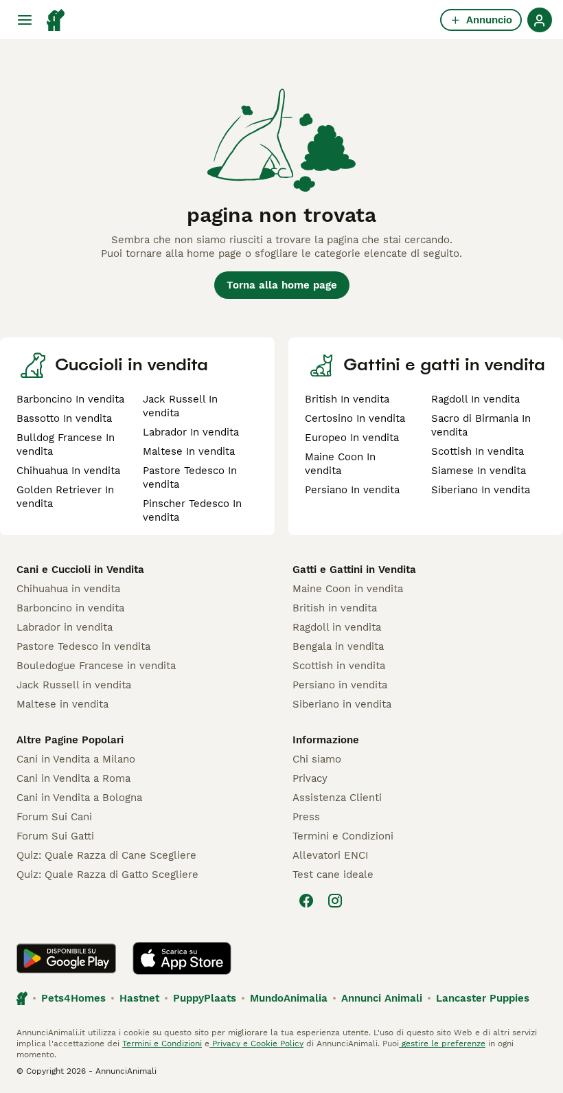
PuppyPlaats (204, 998)
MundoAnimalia (289, 998)
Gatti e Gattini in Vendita (354, 569)
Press (306, 817)
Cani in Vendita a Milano (75, 759)
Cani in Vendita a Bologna (79, 797)
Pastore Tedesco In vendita (190, 477)
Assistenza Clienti (337, 797)
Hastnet (139, 998)
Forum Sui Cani (54, 817)
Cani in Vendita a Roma (73, 778)
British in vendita (334, 608)
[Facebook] (306, 900)
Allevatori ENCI (330, 855)
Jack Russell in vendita (73, 685)
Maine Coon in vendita (347, 589)
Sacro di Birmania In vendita (481, 425)
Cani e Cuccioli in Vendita (80, 569)
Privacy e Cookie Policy (256, 1043)
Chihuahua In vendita (68, 470)
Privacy (310, 778)
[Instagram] (335, 900)
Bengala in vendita (338, 646)
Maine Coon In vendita (340, 464)
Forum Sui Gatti (55, 836)
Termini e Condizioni (342, 836)
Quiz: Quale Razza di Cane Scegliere (106, 855)
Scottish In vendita (477, 451)
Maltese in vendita (62, 704)
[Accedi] (539, 20)
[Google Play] (66, 958)
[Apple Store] (182, 958)
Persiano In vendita (352, 490)
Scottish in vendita (338, 666)
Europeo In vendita (352, 437)
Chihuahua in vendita (68, 589)
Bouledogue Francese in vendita (96, 666)
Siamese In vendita (478, 470)
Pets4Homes (73, 998)
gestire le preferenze (442, 1043)
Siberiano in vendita (341, 704)
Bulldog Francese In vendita (65, 444)
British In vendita (347, 399)
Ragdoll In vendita (475, 399)
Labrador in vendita (64, 627)
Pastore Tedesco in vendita (83, 646)
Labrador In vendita (191, 432)
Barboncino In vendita (70, 399)
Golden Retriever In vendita (65, 497)
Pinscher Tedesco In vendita (192, 510)
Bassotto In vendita (64, 418)
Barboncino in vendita (70, 608)
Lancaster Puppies (482, 998)
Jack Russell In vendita (180, 406)
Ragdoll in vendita (336, 627)
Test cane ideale (333, 874)
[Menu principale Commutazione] (24, 20)
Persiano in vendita (339, 685)
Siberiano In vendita (480, 490)
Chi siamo (316, 759)
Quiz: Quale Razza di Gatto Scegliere (107, 874)
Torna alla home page (282, 285)
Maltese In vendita (189, 451)
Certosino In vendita (355, 418)
